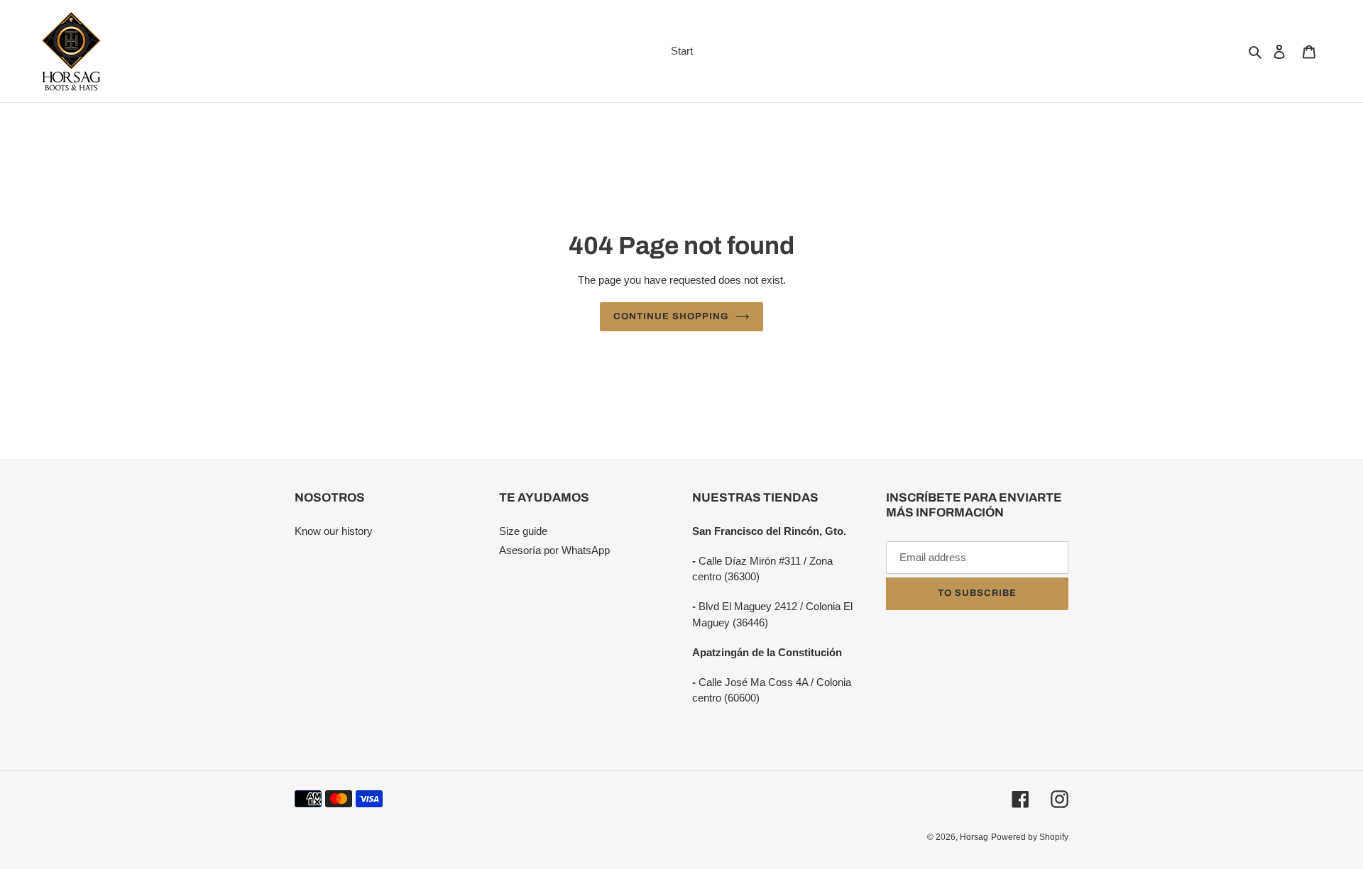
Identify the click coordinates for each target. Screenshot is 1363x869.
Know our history (334, 531)
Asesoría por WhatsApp (554, 550)
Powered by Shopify (1029, 837)
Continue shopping (671, 316)
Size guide (523, 531)
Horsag (974, 837)
